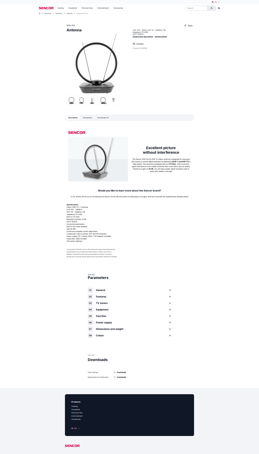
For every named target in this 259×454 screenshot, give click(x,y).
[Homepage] (39, 13)
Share (190, 25)
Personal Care (76, 413)
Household (48, 13)
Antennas (69, 13)
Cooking (74, 406)
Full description (161, 37)
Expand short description (143, 37)
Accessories (76, 419)
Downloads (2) (103, 118)
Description (73, 118)
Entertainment (77, 416)
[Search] (211, 8)
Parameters (87, 118)
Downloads (121, 372)
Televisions (58, 13)
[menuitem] (60, 8)
